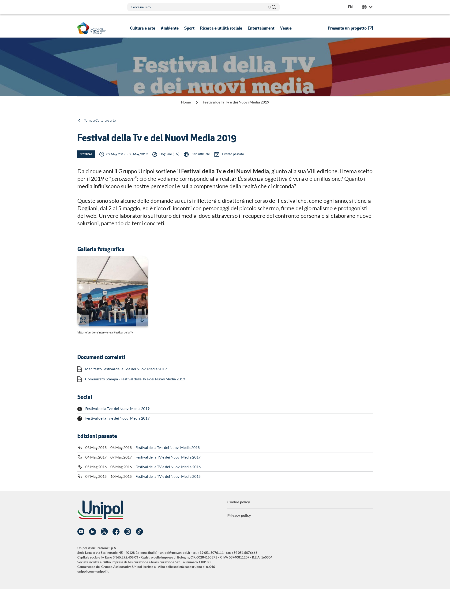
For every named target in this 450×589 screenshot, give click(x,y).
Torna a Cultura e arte (100, 120)
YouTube (80, 531)
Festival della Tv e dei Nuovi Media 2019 (117, 408)
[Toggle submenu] (142, 28)
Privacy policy (239, 515)
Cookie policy (238, 502)
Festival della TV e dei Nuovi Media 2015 (168, 476)
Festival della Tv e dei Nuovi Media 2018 (167, 447)
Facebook (116, 531)
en (350, 6)
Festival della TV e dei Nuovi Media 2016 (168, 466)
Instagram (127, 531)
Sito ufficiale (200, 154)
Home (186, 102)
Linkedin (92, 531)
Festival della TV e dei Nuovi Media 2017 (168, 457)
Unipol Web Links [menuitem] (367, 7)
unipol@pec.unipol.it (175, 553)
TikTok (139, 531)
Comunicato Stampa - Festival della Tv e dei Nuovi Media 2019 (135, 379)
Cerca (273, 7)
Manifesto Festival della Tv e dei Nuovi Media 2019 (126, 369)
